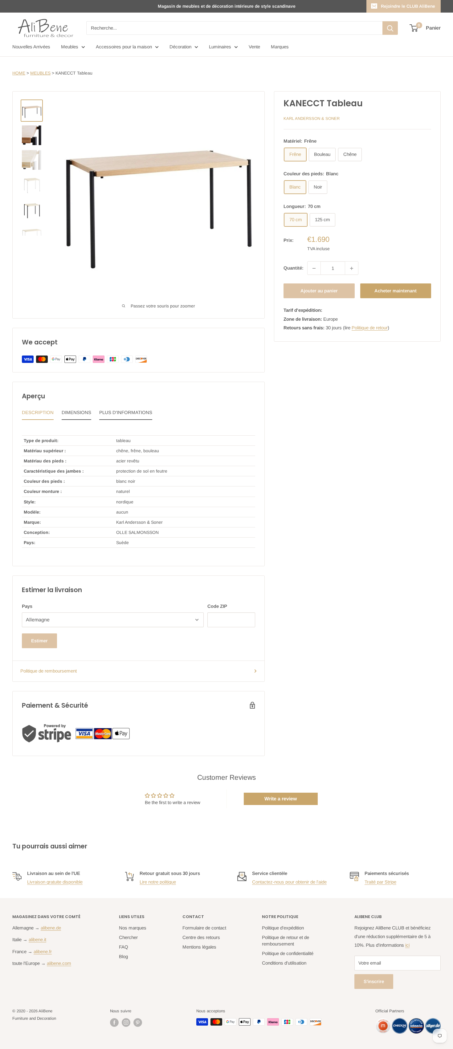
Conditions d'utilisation (284, 963)
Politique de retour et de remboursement (285, 940)
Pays (27, 606)
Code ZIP (217, 606)
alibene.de (51, 927)
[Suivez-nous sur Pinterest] (137, 1022)
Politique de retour (370, 327)
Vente (254, 46)
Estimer (39, 640)
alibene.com (59, 963)
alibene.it (37, 939)
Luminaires (220, 46)
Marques (280, 46)
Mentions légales (199, 946)
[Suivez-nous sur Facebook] (114, 1022)
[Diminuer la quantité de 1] (314, 268)
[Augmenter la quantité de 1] (351, 268)
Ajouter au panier (319, 291)
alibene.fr (43, 951)
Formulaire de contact (204, 927)
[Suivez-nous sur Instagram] (126, 1022)
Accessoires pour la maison (124, 46)
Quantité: (294, 268)
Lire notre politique (158, 881)
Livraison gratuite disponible (55, 881)
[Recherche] (390, 28)
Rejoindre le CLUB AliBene (408, 6)
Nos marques (132, 927)
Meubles (69, 46)
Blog (123, 956)
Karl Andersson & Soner (312, 118)
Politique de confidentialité (287, 953)
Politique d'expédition (283, 927)
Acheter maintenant (395, 291)
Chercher (128, 937)
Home (18, 73)
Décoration (180, 46)
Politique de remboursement (48, 670)
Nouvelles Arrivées (31, 46)
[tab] (38, 414)
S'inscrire (374, 981)
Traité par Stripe (380, 881)
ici (407, 945)
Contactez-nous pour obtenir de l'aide (289, 881)
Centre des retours (201, 937)
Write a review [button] (280, 798)
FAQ (123, 946)
